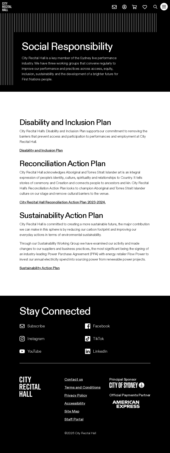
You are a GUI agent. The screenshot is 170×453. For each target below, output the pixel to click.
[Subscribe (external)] (114, 6)
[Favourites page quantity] (144, 6)
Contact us (73, 379)
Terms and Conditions (82, 387)
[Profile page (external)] (124, 6)
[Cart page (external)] (134, 6)
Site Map (71, 411)
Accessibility (74, 403)
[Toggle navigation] (164, 6)
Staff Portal (73, 419)
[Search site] (155, 7)
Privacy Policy (75, 395)
